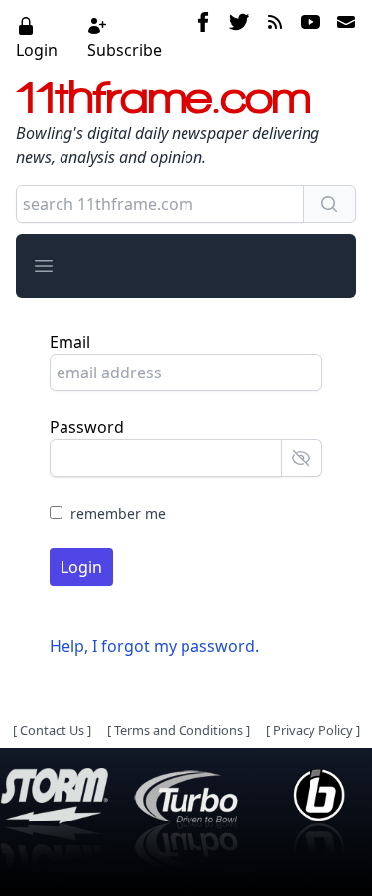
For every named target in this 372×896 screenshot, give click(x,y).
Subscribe (124, 50)
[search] (329, 204)
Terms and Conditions (178, 730)
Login (37, 50)
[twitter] (239, 37)
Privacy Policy (313, 730)
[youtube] (310, 37)
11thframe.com (163, 97)
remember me (118, 513)
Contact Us (52, 730)
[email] (342, 37)
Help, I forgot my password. (154, 646)
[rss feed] (275, 37)
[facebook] (203, 37)
